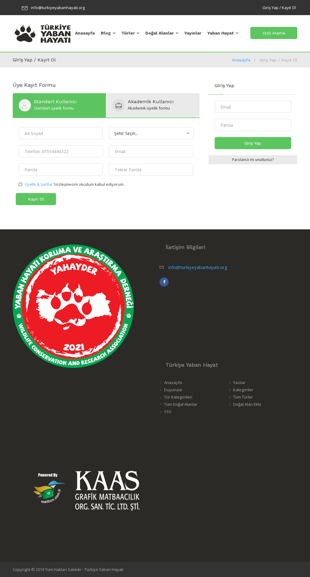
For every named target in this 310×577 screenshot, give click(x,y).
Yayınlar (192, 33)
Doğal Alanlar (159, 33)
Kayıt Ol (36, 199)
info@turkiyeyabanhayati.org (58, 7)
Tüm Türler (243, 397)
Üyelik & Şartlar (39, 184)
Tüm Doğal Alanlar (180, 404)
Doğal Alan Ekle (247, 404)
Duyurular (173, 389)
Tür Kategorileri (178, 397)
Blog (106, 33)
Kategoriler (243, 389)
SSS (167, 411)
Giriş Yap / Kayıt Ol (279, 7)
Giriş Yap (252, 143)
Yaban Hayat (220, 33)
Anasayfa (85, 33)
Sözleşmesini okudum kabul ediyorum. (74, 184)
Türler (128, 33)
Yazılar (239, 382)
